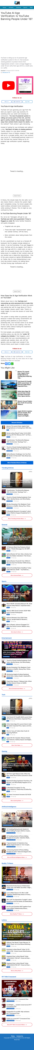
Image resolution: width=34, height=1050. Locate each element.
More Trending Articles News (16, 518)
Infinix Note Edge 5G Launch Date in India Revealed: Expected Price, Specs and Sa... (24, 394)
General (18, 7)
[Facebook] (6, 363)
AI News (11, 7)
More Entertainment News (16, 688)
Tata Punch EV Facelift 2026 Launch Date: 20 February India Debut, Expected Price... (24, 384)
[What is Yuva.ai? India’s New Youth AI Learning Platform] (9, 409)
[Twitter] (9, 363)
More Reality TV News (16, 914)
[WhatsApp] (12, 363)
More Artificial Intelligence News (16, 857)
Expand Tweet (17, 195)
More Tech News (16, 745)
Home (4, 7)
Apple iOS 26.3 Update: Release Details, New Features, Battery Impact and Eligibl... (25, 413)
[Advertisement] (17, 33)
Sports (25, 7)
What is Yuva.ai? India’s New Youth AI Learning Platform (25, 402)
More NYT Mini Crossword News (16, 1024)
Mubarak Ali (6, 72)
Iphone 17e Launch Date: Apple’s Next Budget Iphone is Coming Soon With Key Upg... (25, 375)
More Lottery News (16, 970)
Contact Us (20, 1036)
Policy (13, 1036)
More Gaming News (16, 800)
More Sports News (16, 632)
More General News (16, 575)
